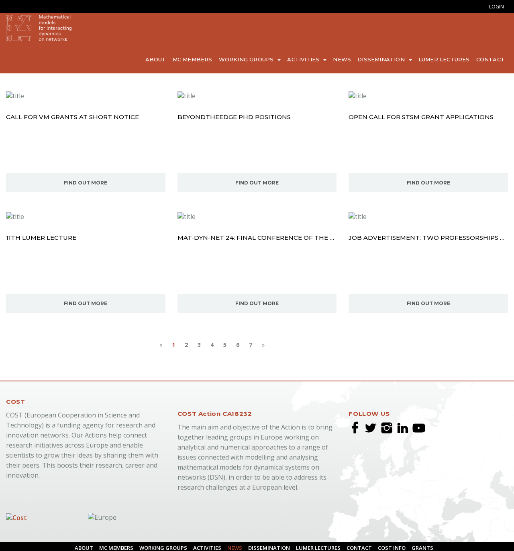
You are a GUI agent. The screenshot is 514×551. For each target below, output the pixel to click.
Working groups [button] (277, 59)
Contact (492, 59)
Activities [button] (328, 59)
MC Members (229, 59)
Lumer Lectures (451, 59)
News (362, 59)
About (197, 59)
